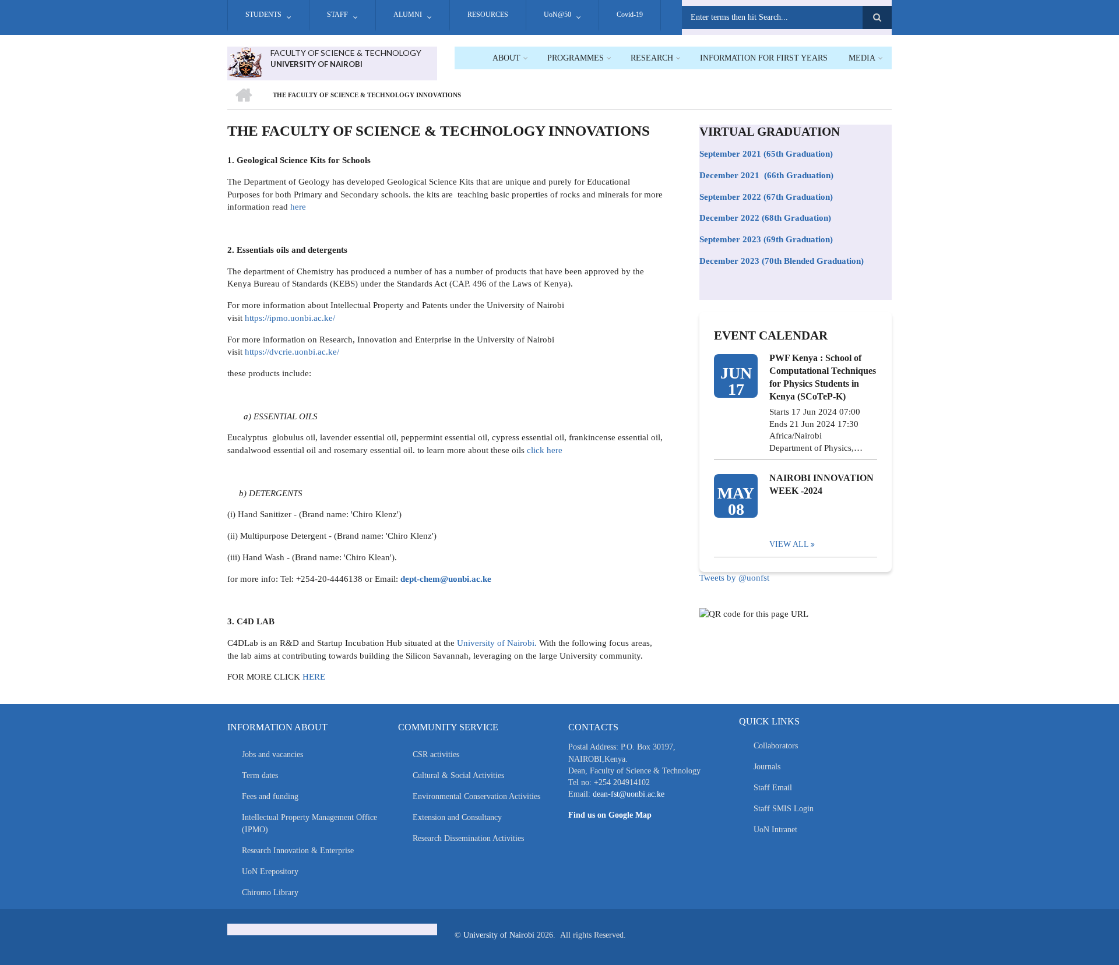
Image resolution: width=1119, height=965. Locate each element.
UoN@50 (557, 14)
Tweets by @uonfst (734, 577)
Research (652, 58)
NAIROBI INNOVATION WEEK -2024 (821, 484)
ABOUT (506, 58)
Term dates (260, 775)
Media (862, 58)
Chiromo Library (270, 892)
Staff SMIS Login (784, 808)
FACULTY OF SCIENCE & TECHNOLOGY (345, 53)
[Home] (244, 61)
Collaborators (776, 745)
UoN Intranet (775, 829)
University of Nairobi (498, 935)
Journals (767, 766)
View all (789, 544)
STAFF (337, 14)
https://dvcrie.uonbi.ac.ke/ (292, 351)
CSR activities (436, 754)
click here (543, 450)
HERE (313, 676)
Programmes (575, 58)
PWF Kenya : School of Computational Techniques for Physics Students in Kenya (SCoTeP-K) (822, 377)
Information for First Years (764, 58)
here (298, 206)
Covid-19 (630, 14)
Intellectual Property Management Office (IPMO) (309, 823)
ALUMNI (407, 14)
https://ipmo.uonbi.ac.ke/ (290, 318)
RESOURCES (487, 14)
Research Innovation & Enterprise (298, 850)
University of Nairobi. (497, 643)
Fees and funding (270, 796)
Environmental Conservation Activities (476, 796)
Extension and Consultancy (457, 817)
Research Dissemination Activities (468, 838)
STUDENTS (263, 14)
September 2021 (730, 153)
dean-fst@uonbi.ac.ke (628, 794)
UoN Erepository (270, 871)
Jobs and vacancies (272, 754)
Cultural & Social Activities (458, 775)
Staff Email (773, 787)
